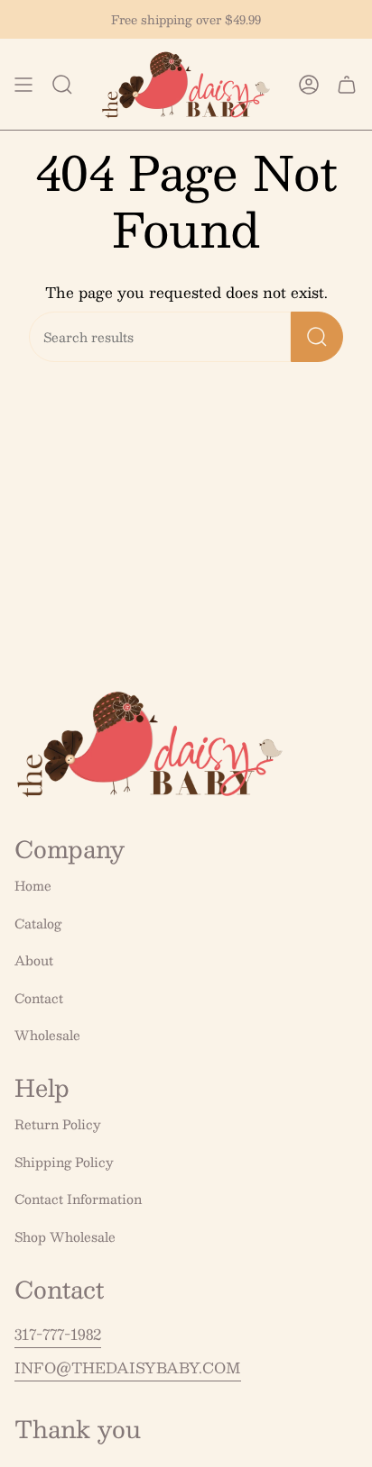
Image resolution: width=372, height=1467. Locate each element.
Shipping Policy (64, 1162)
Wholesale (47, 1035)
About (33, 960)
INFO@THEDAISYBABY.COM (127, 1367)
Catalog (37, 923)
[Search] (317, 337)
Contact (38, 998)
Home (32, 885)
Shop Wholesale (65, 1236)
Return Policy (57, 1124)
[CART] (347, 85)
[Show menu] (23, 85)
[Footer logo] (149, 743)
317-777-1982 (57, 1334)
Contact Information (78, 1198)
